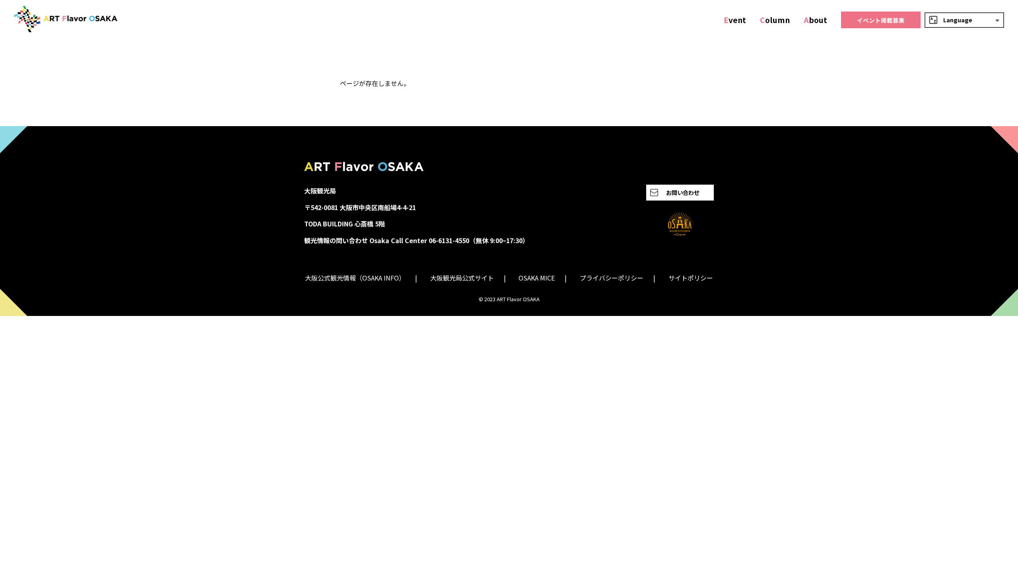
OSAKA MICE (537, 278)
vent (735, 19)
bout (815, 19)
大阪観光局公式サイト (462, 278)
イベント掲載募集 (881, 20)
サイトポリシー (690, 278)
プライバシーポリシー (611, 278)
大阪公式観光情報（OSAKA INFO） (355, 278)
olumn (775, 19)
